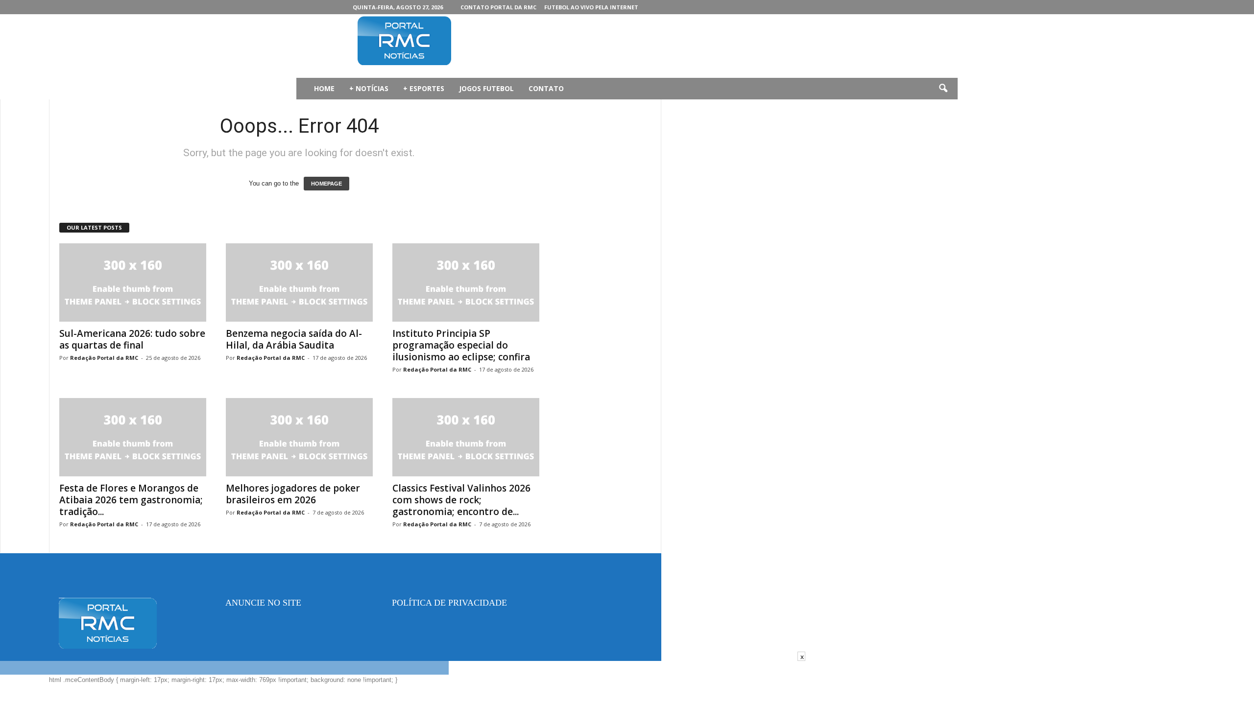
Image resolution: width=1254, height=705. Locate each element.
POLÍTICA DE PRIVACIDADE (449, 603)
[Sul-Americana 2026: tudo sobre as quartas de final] (132, 282)
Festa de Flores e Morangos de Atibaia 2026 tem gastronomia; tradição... (131, 500)
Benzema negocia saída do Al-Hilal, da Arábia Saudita (294, 339)
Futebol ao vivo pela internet (591, 7)
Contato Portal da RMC (498, 7)
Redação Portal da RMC (104, 357)
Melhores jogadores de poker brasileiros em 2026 (293, 494)
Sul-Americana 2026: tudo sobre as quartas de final (132, 339)
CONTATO (546, 88)
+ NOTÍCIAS (368, 88)
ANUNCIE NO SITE (263, 603)
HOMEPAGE (326, 184)
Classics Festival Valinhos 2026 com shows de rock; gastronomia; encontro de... (461, 500)
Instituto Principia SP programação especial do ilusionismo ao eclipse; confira (461, 345)
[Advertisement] (657, 46)
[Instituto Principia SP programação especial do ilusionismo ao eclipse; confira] (465, 282)
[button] (943, 88)
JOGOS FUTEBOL (486, 88)
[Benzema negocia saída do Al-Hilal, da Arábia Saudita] (299, 282)
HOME (324, 88)
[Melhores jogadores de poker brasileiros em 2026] (299, 437)
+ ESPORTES (423, 88)
